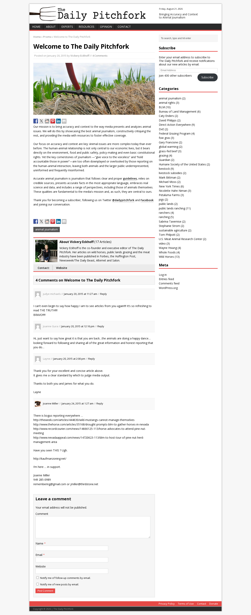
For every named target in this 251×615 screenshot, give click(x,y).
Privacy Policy (167, 603)
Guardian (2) (166, 160)
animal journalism (46, 229)
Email (39, 555)
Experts (67, 26)
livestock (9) (166, 168)
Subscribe (207, 77)
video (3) (164, 243)
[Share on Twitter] (41, 121)
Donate (213, 603)
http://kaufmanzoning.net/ (49, 458)
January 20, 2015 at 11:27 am (80, 294)
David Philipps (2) (170, 120)
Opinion (106, 26)
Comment (41, 514)
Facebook (147, 200)
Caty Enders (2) (168, 116)
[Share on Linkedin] (58, 121)
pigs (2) (163, 199)
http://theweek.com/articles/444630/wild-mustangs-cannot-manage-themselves (84, 420)
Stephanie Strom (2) (171, 226)
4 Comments (99, 55)
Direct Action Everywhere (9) (177, 124)
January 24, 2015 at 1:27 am (77, 403)
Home (36, 26)
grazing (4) (165, 155)
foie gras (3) (166, 138)
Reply (103, 294)
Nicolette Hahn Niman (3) (175, 190)
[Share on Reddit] (47, 121)
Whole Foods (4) (169, 252)
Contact (124, 26)
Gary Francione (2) (170, 142)
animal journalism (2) (172, 98)
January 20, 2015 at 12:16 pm (77, 326)
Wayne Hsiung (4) (170, 248)
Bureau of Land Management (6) (180, 111)
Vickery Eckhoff (79, 55)
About (51, 26)
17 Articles (102, 242)
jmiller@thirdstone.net (84, 484)
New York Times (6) (171, 186)
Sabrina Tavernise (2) (172, 221)
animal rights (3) (169, 102)
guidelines (130, 178)
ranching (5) (166, 217)
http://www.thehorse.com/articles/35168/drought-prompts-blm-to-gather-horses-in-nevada (91, 424)
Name (39, 543)
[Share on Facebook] (35, 121)
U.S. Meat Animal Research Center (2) (182, 239)
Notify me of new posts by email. (59, 584)
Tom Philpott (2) (169, 234)
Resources (86, 26)
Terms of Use (186, 603)
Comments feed (169, 283)
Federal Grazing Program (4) (177, 133)
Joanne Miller (50, 403)
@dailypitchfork (123, 200)
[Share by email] (64, 121)
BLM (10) (165, 107)
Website (61, 268)
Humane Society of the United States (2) (184, 164)
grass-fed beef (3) (170, 151)
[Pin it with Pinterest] (52, 121)
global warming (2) (170, 146)
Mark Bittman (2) (169, 177)
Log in (163, 275)
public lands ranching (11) (175, 208)
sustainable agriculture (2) (175, 230)
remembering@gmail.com (49, 484)
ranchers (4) (166, 212)
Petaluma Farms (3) (171, 195)
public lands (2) (168, 204)
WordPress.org (168, 288)
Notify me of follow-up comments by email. (65, 578)
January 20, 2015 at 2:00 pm (69, 359)
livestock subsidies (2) (172, 173)
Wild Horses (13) (169, 256)
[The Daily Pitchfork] (125, 14)
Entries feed (166, 279)
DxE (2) (163, 129)
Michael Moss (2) (170, 182)
